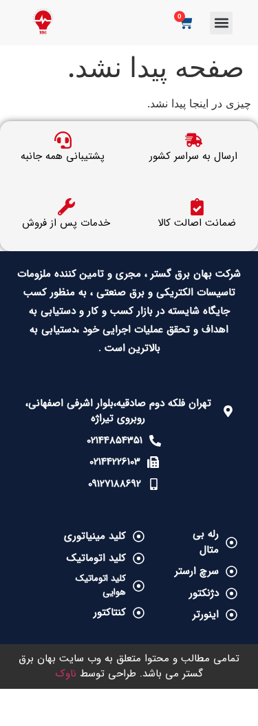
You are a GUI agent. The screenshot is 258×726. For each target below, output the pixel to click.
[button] (221, 23)
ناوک (66, 673)
